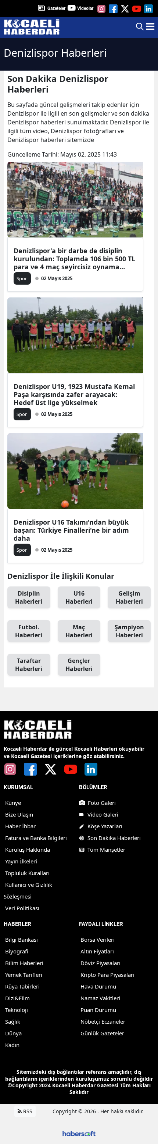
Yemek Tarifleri (23, 974)
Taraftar (28, 665)
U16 (79, 597)
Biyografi (16, 951)
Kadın (12, 1045)
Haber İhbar (20, 826)
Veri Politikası (22, 908)
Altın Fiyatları (97, 951)
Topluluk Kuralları (27, 873)
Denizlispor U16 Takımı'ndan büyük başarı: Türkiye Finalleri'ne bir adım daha (71, 530)
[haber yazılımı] (79, 1133)
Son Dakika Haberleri (114, 837)
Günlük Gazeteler (102, 1033)
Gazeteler (56, 8)
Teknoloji (16, 1009)
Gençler (79, 665)
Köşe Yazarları (104, 826)
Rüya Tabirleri (22, 986)
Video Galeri (102, 814)
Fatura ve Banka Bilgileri (36, 837)
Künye (13, 802)
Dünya (13, 1033)
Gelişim (129, 597)
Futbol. (28, 631)
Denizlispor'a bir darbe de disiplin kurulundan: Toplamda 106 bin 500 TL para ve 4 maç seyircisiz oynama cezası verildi (74, 259)
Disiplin (28, 597)
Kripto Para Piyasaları (107, 974)
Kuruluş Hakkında (27, 849)
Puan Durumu (98, 1009)
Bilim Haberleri (24, 963)
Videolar (85, 8)
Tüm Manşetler (106, 849)
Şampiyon (129, 631)
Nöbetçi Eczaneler (102, 1021)
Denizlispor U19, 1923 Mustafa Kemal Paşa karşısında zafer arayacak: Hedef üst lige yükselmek (74, 394)
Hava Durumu (98, 986)
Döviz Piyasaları (100, 963)
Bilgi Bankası (21, 939)
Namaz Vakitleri (100, 998)
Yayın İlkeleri (21, 861)
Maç (79, 631)
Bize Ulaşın (19, 814)
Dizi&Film (17, 998)
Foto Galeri (102, 802)
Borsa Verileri (97, 939)
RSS (27, 1111)
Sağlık (12, 1021)
